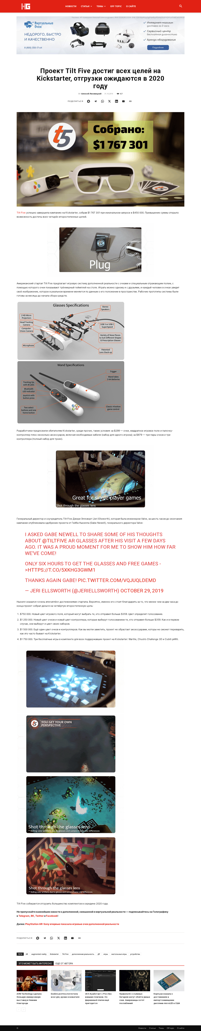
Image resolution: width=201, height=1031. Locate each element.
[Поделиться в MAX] (89, 101)
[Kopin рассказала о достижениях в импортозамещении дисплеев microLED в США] (169, 980)
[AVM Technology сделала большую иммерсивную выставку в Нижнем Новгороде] (32, 980)
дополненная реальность (83, 954)
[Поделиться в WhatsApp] (103, 101)
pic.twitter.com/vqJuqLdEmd (117, 580)
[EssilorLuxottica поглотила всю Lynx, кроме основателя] (66, 980)
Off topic (116, 6)
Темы (100, 6)
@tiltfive (54, 541)
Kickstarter (54, 954)
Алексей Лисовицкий (91, 93)
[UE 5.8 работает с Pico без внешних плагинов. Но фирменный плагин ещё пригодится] (100, 980)
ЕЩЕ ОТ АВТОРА (64, 963)
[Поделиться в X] (109, 101)
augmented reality (38, 954)
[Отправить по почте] (123, 101)
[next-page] (24, 1010)
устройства (135, 954)
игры (105, 954)
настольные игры (119, 954)
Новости (70, 6)
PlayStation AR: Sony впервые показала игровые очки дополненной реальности (72, 924)
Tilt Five (21, 212)
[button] (180, 6)
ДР (99, 954)
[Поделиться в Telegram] (95, 101)
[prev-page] (19, 1010)
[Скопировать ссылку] (130, 101)
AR (27, 954)
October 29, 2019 (141, 591)
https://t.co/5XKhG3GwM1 (61, 570)
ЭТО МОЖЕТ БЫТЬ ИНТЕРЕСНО (35, 963)
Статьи (85, 6)
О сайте (131, 6)
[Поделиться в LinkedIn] (117, 101)
